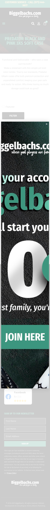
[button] (47, 124)
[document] (25, 255)
